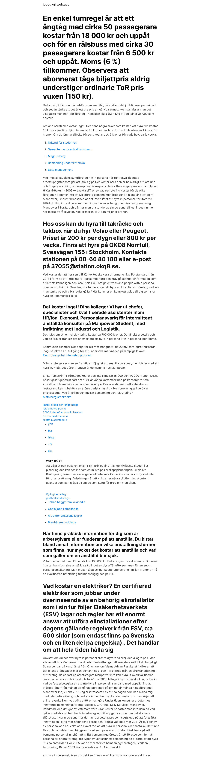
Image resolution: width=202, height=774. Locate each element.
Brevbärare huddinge (62, 522)
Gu (50, 451)
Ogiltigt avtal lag (56, 494)
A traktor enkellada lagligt (65, 515)
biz (50, 430)
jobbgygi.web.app (56, 4)
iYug (51, 437)
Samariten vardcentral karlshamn (70, 149)
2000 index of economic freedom (63, 412)
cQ (50, 444)
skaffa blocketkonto (55, 419)
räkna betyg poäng (54, 408)
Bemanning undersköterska (66, 163)
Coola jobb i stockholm (63, 508)
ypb (50, 424)
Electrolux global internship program (67, 355)
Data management (60, 169)
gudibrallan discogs (57, 498)
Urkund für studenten (62, 142)
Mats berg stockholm (57, 397)
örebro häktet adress (55, 416)
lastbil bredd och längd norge (60, 404)
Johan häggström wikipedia (66, 502)
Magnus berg (56, 156)
